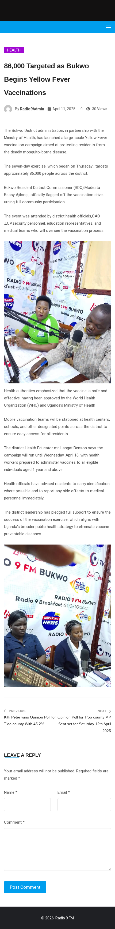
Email (63, 792)
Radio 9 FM (64, 918)
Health (14, 50)
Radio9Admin (32, 109)
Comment (14, 822)
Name (10, 792)
